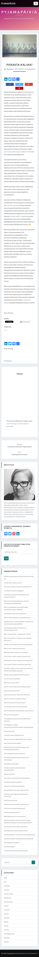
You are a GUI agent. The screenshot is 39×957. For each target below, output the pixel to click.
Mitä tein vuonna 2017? (12, 683)
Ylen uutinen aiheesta (11, 205)
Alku (5, 878)
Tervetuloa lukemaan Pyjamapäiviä (19, 446)
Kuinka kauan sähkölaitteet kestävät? (17, 675)
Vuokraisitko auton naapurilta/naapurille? (18, 660)
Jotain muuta (8, 894)
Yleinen (6, 942)
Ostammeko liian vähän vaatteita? (16, 827)
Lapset (6, 906)
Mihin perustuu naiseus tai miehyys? (16, 652)
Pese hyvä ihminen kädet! (12, 743)
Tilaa (6, 558)
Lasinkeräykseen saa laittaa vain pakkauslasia (19, 835)
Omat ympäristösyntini (12, 812)
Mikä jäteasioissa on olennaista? (15, 816)
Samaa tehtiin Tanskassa (19, 216)
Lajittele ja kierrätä (10, 800)
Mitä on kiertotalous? (11, 715)
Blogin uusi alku (9, 774)
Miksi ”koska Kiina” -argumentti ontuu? (17, 634)
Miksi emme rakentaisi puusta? (14, 648)
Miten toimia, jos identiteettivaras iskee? (18, 739)
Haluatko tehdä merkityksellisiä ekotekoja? (19, 839)
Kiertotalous (8, 361)
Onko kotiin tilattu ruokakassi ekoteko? (17, 664)
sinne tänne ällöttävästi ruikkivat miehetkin (19, 152)
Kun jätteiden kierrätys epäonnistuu (16, 790)
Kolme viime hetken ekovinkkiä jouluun (17, 687)
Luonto (6, 914)
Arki (5, 882)
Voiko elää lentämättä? (12, 691)
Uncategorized (9, 934)
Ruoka (6, 922)
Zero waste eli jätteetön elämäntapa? (17, 778)
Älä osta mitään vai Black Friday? (15, 699)
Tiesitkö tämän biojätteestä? (14, 735)
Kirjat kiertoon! (9, 731)
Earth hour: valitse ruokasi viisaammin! (17, 656)
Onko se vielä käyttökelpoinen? (14, 808)
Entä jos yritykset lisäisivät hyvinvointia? (18, 587)
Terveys (6, 930)
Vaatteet (7, 938)
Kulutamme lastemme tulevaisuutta (16, 804)
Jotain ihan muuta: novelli (13, 583)
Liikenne (7, 910)
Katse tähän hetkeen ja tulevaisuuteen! (17, 618)
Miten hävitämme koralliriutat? (15, 703)
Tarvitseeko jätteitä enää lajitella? (16, 707)
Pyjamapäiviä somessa (11, 843)
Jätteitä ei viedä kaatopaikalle (14, 786)
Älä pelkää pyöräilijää (11, 764)
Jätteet (6, 890)
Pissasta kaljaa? (9, 847)
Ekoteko (7, 886)
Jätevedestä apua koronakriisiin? (15, 614)
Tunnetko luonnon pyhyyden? (14, 591)
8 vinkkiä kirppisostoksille (13, 782)
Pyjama (10, 69)
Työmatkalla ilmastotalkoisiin (14, 753)
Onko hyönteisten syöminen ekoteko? (17, 695)
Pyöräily (7, 918)
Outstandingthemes (32, 953)
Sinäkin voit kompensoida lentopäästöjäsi (18, 644)
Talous (6, 926)
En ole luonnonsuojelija (12, 679)
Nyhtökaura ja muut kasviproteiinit (16, 831)
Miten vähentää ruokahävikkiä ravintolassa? (19, 711)
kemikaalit (7, 898)
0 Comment (30, 69)
